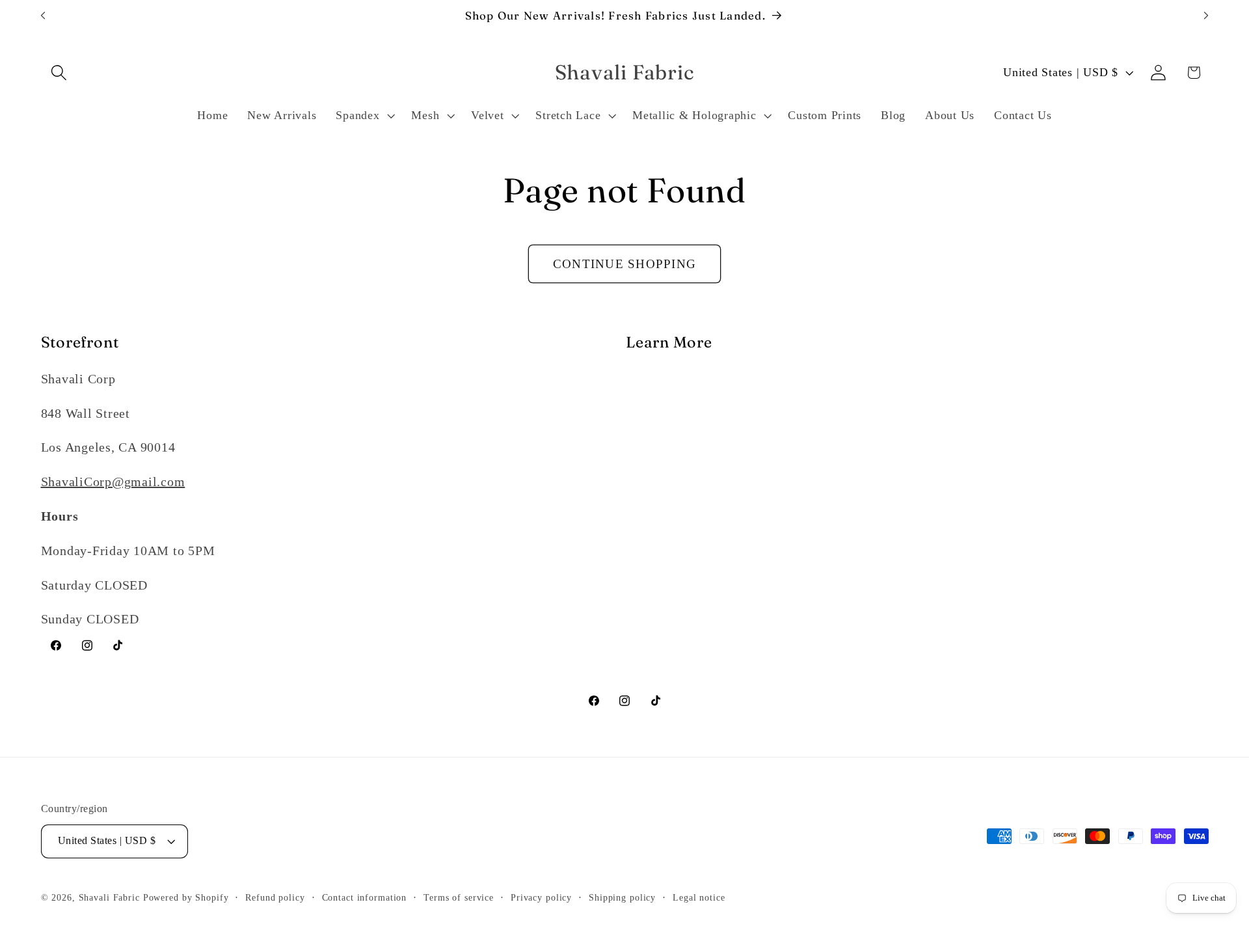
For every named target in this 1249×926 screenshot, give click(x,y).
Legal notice (699, 898)
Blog (639, 413)
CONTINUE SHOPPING (624, 264)
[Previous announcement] (43, 15)
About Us (653, 379)
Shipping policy (622, 898)
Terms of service (458, 898)
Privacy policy (541, 898)
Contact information (364, 898)
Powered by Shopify (186, 898)
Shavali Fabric (111, 898)
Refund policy (274, 898)
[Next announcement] (1206, 15)
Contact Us (658, 447)
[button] (59, 72)
